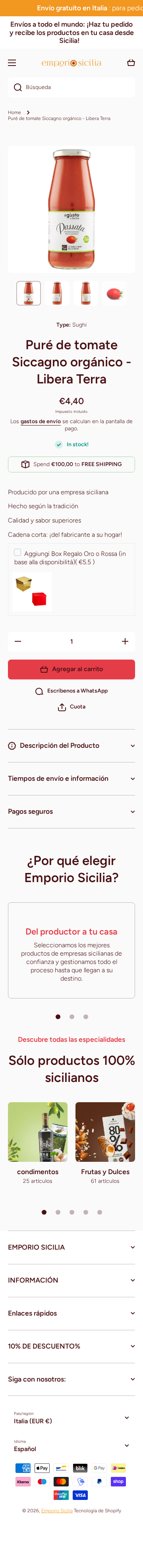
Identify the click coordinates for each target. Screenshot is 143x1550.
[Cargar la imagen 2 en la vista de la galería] (57, 293)
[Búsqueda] (15, 87)
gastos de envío (41, 421)
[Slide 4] (85, 1212)
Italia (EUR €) (33, 1421)
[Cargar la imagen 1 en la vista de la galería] (28, 293)
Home (14, 112)
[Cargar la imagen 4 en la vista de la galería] (114, 293)
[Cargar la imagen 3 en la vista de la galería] (85, 293)
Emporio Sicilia (57, 1510)
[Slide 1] (58, 1016)
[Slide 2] (72, 1016)
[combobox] (71, 87)
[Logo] (71, 63)
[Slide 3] (85, 1016)
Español (25, 1449)
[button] (71, 707)
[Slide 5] (99, 1212)
